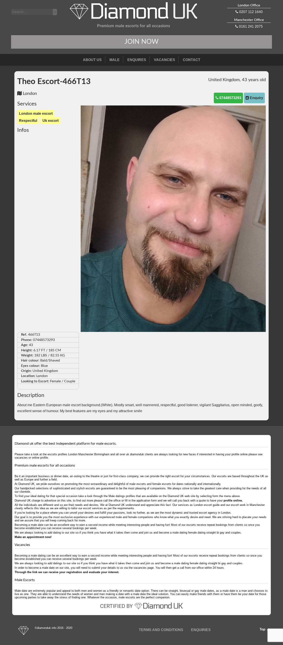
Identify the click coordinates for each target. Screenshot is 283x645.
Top (263, 629)
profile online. (233, 500)
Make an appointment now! (33, 537)
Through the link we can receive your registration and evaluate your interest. (67, 572)
